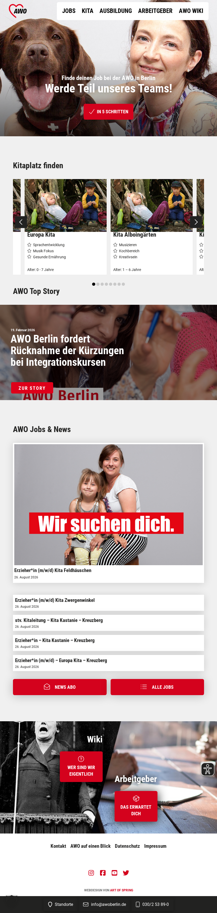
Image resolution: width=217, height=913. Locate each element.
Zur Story (32, 388)
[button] (59, 687)
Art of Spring (121, 890)
